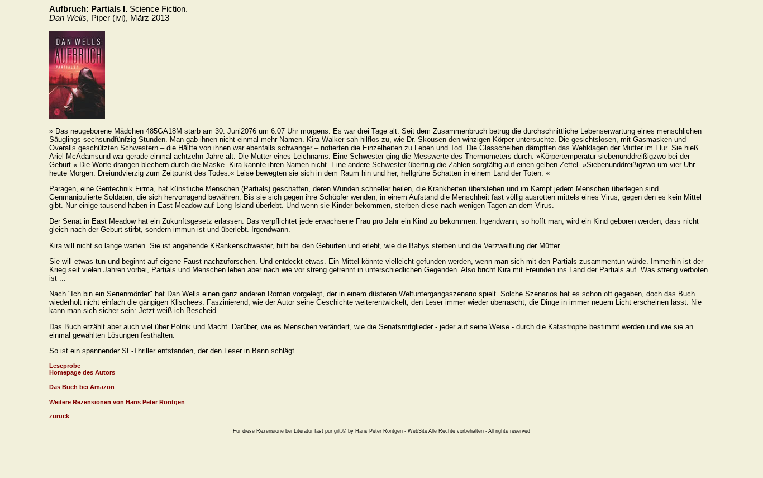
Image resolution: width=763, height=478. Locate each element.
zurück (59, 416)
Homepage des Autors (82, 372)
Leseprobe (64, 365)
